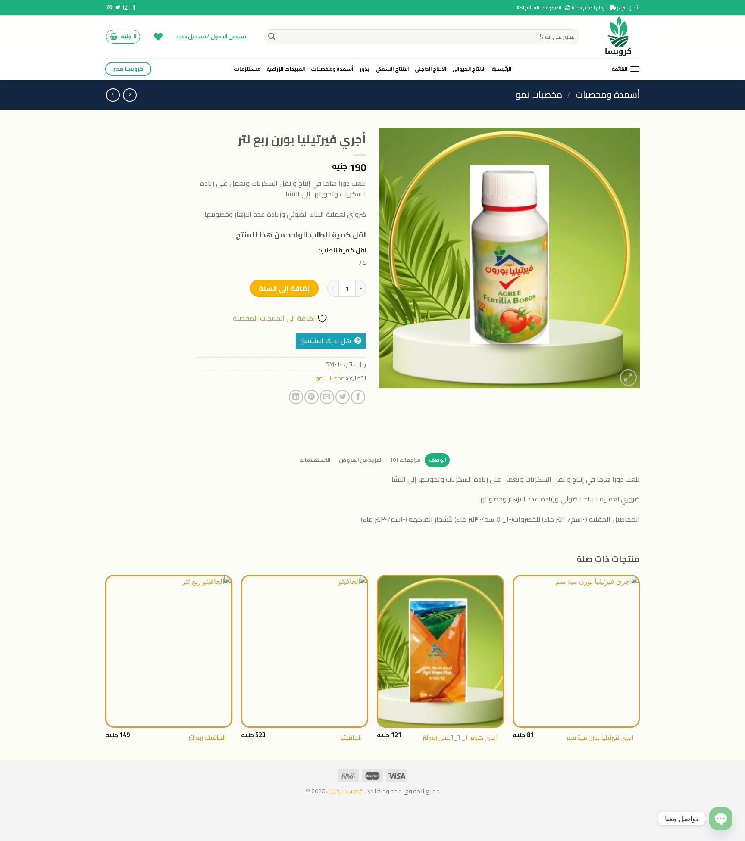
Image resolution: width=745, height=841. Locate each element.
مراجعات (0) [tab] (405, 460)
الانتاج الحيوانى (468, 68)
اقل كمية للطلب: (342, 250)
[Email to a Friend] (327, 397)
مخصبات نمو (539, 94)
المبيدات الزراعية (285, 68)
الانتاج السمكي (392, 68)
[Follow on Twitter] (117, 8)
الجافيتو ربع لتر (207, 738)
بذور (364, 68)
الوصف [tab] (437, 460)
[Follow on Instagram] (125, 8)
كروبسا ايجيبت (344, 791)
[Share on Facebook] (358, 397)
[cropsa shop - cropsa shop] (616, 36)
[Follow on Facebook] (134, 8)
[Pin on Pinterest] (311, 397)
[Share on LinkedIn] (296, 397)
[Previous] (639, 666)
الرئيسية (501, 68)
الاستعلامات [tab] (314, 460)
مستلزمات (247, 68)
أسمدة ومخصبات (332, 68)
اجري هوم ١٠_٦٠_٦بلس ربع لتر (460, 738)
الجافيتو (351, 738)
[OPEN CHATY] (720, 818)
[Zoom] (628, 377)
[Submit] (272, 36)
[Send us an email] (109, 8)
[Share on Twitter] (342, 397)
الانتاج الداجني (430, 68)
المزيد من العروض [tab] (361, 460)
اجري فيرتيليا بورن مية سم (600, 738)
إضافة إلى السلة (284, 288)
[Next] (105, 666)
